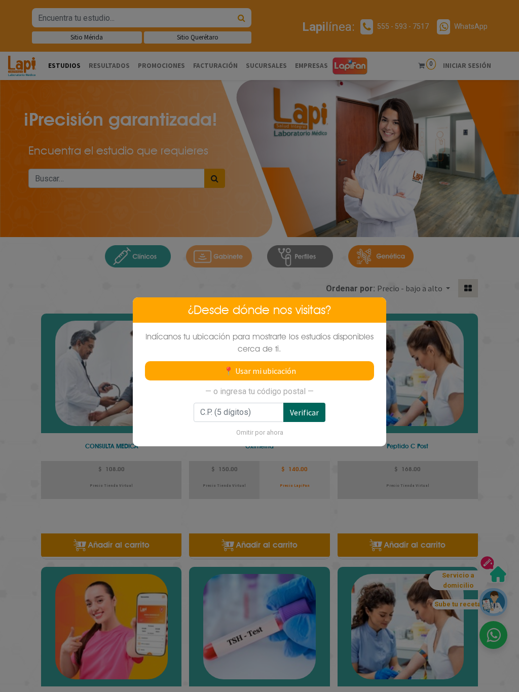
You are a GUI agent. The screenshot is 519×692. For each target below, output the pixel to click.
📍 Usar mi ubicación (260, 371)
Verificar (304, 412)
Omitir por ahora (259, 432)
